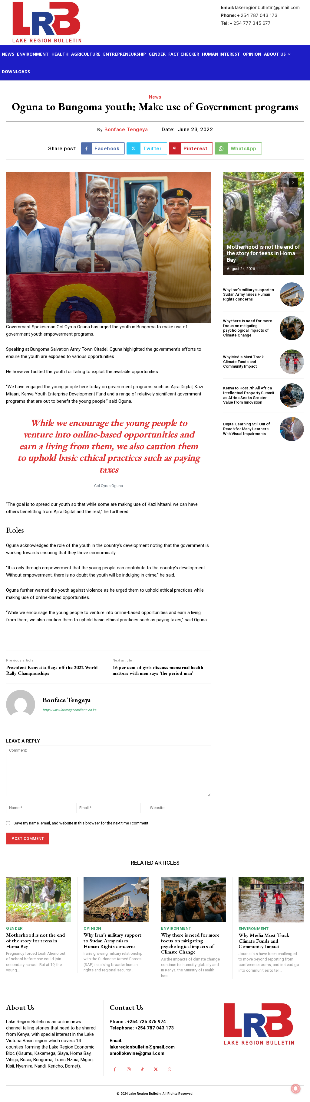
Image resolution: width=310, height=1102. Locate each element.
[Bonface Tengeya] (20, 704)
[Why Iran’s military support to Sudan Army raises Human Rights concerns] (292, 294)
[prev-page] (282, 182)
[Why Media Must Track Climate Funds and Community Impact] (292, 361)
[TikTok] (142, 1069)
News (155, 97)
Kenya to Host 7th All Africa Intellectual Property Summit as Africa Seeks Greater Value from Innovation (248, 395)
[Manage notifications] (296, 1089)
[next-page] (293, 182)
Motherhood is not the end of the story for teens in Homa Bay (263, 253)
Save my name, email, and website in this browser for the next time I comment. (81, 823)
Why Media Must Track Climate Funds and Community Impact (243, 362)
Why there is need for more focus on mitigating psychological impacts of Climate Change (247, 328)
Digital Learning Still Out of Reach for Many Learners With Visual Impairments (246, 429)
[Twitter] (155, 1069)
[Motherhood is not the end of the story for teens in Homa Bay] (263, 223)
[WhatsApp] (169, 1069)
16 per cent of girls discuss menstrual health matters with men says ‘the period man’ (158, 670)
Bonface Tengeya (126, 129)
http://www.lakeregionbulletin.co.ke (69, 710)
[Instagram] (128, 1069)
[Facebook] (115, 1069)
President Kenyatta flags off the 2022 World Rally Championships (52, 670)
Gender (14, 928)
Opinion (92, 928)
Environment (176, 928)
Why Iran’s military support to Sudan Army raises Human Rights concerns (248, 294)
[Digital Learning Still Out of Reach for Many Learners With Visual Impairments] (292, 429)
